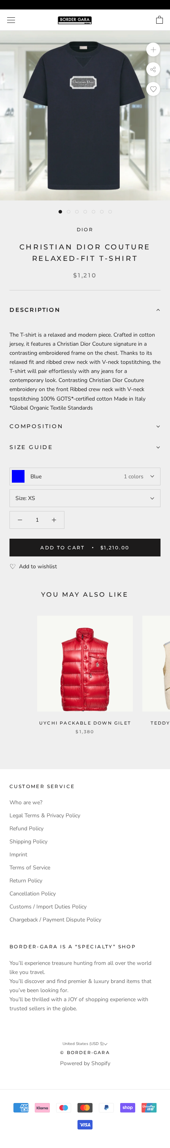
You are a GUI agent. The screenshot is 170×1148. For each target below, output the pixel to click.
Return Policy (25, 880)
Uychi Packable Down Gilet (85, 723)
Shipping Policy (28, 841)
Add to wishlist (38, 566)
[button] (85, 310)
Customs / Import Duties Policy (48, 906)
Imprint (18, 854)
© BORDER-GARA (85, 1052)
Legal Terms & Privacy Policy (44, 815)
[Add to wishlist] (153, 89)
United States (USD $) (83, 1044)
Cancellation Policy (32, 893)
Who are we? (25, 802)
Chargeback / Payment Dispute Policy (55, 919)
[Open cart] (159, 20)
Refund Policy (26, 828)
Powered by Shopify (85, 1063)
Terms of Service (29, 867)
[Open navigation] (11, 20)
